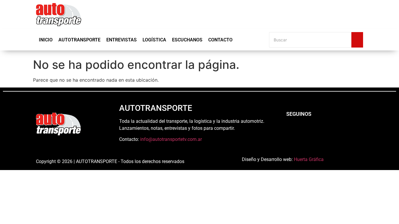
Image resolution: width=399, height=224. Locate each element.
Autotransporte (79, 40)
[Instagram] (306, 130)
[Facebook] (290, 130)
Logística (154, 40)
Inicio (46, 40)
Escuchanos (187, 40)
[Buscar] (357, 40)
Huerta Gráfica (309, 159)
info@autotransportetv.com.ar (171, 139)
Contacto (220, 40)
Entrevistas (121, 40)
